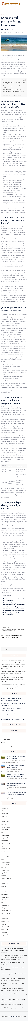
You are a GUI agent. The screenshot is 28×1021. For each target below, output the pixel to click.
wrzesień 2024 (6, 827)
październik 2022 (6, 846)
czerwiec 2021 (5, 889)
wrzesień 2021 (6, 881)
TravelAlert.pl (13, 1016)
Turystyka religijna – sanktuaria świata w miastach (13, 719)
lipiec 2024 (5, 830)
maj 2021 (4, 891)
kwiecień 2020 (5, 927)
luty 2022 (4, 867)
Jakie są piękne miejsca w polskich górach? (12, 89)
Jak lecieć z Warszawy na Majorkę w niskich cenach (14, 1008)
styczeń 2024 (5, 838)
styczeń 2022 (5, 870)
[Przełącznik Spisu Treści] (23, 80)
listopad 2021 (5, 875)
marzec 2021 (5, 897)
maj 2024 (4, 832)
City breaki (3, 736)
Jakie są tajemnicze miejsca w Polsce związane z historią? (14, 92)
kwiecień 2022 (5, 862)
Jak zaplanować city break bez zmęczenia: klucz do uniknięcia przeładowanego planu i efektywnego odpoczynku (14, 950)
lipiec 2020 (5, 918)
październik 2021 (6, 878)
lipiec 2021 (5, 886)
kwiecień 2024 (5, 835)
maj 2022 (4, 859)
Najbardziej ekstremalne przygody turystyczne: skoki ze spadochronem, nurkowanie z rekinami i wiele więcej (13, 608)
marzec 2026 (5, 821)
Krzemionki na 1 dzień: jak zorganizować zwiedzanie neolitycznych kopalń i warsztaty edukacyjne (12, 679)
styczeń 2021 (5, 902)
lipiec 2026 (5, 811)
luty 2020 (4, 932)
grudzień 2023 (5, 840)
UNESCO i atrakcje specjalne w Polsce (10, 746)
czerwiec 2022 (5, 856)
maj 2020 (4, 924)
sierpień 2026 (5, 808)
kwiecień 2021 (5, 894)
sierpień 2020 (5, 916)
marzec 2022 (5, 865)
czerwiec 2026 (5, 813)
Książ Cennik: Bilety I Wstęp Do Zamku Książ (12, 1004)
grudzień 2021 (5, 873)
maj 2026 (4, 816)
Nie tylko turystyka (5, 739)
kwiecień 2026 (5, 819)
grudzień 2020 (5, 905)
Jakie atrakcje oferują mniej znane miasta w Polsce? (13, 86)
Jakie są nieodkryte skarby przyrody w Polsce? (13, 95)
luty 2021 (4, 900)
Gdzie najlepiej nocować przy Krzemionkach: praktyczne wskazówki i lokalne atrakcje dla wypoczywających (13, 666)
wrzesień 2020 (6, 913)
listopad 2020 (5, 908)
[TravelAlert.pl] (11, 4)
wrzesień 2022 (6, 848)
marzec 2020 (5, 929)
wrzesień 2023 (6, 843)
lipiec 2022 (5, 854)
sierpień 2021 (5, 883)
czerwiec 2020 (5, 921)
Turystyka (4, 14)
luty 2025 (4, 824)
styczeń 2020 (5, 935)
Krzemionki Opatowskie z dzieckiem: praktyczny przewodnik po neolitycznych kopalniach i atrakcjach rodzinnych (13, 673)
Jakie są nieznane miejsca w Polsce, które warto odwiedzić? (14, 83)
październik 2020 (6, 910)
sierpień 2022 (5, 851)
